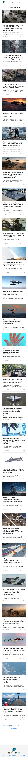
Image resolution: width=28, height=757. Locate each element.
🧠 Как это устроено (11, 2)
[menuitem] (11, 2)
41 (23, 725)
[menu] (16, 2)
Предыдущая (6, 725)
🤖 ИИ (19, 2)
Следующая (14, 728)
